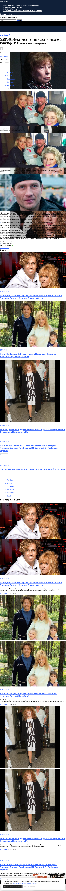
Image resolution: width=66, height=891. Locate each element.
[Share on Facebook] (34, 473)
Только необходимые (29, 886)
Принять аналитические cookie (12, 886)
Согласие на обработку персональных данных (22, 11)
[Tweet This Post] (34, 475)
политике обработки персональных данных (24, 883)
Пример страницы (10, 9)
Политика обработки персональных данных (21, 5)
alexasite (4, 56)
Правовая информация (12, 7)
